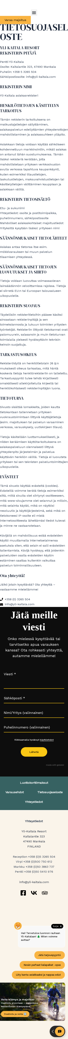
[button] (34, 12)
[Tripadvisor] (45, 893)
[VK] (34, 893)
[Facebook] (23, 893)
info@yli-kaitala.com (34, 882)
